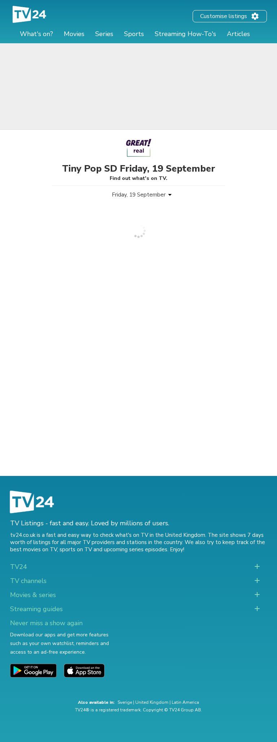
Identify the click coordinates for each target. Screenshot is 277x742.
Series (104, 34)
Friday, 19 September (139, 194)
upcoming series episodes (135, 549)
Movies (74, 34)
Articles (238, 34)
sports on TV (76, 549)
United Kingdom (151, 702)
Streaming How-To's (185, 34)
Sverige (125, 702)
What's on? (36, 34)
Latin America (185, 702)
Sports (134, 34)
